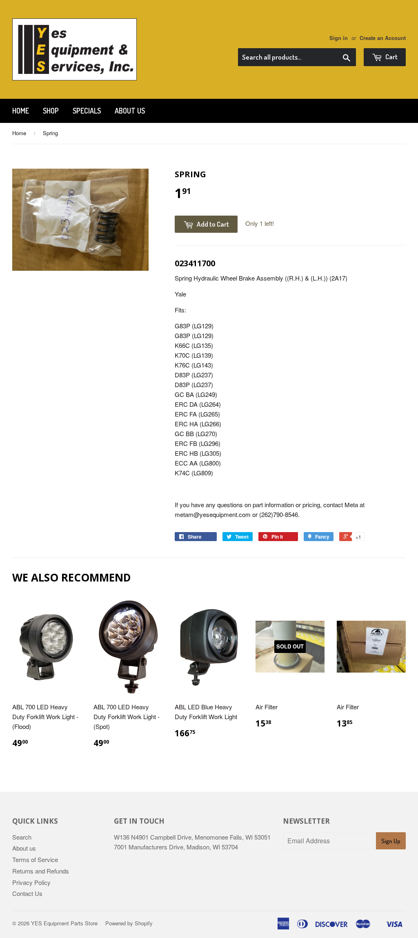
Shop (51, 110)
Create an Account (383, 38)
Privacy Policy (31, 882)
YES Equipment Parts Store (64, 923)
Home (20, 110)
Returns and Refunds (40, 871)
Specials (87, 110)
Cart (391, 56)
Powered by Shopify (129, 923)
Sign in (338, 38)
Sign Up (390, 841)
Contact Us (27, 893)
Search (21, 837)
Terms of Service (35, 859)
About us (130, 110)
